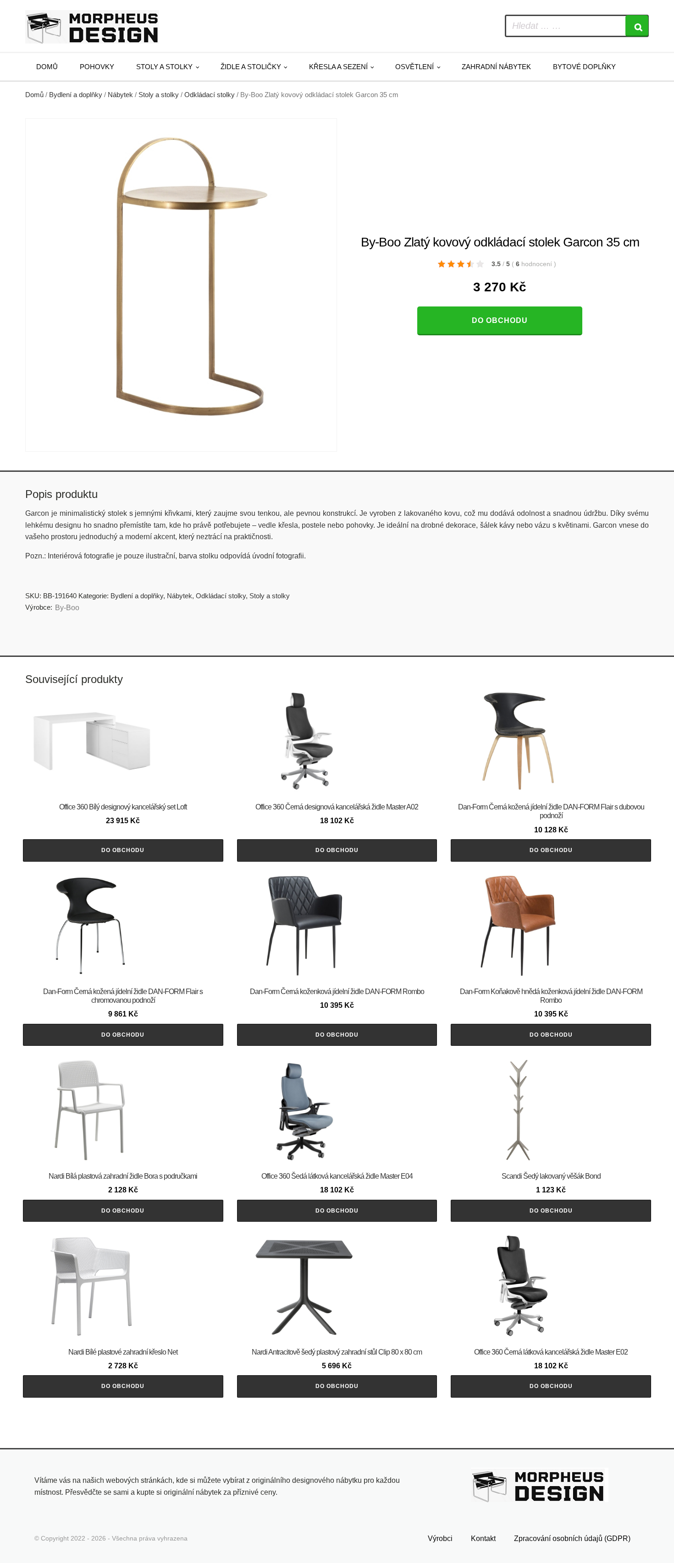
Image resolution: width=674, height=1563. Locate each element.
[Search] (636, 26)
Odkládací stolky (209, 94)
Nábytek (120, 94)
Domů (47, 67)
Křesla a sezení (338, 67)
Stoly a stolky (164, 67)
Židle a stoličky (251, 67)
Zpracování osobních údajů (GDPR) (572, 1538)
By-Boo (67, 608)
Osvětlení (414, 67)
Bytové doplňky (584, 67)
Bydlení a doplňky (75, 94)
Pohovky (97, 67)
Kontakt (483, 1538)
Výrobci (440, 1538)
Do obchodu (500, 320)
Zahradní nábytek (496, 67)
